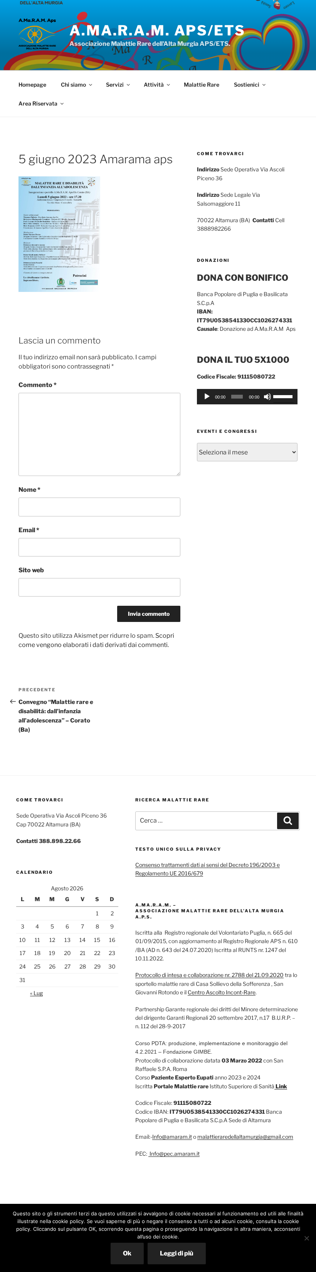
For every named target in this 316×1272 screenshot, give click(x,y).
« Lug (36, 993)
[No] (306, 1238)
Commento (37, 385)
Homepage (32, 84)
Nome (29, 489)
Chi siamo (73, 84)
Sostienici (246, 84)
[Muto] (267, 397)
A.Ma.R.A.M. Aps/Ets (157, 30)
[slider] (283, 396)
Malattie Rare (201, 84)
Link (280, 1086)
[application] (247, 396)
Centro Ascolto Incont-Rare (221, 992)
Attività (154, 84)
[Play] (207, 397)
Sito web (31, 570)
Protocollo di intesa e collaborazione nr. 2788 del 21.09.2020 (209, 975)
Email (28, 530)
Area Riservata (37, 103)
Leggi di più (176, 1253)
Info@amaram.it (172, 1136)
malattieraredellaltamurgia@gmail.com (245, 1136)
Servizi (115, 84)
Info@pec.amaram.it (174, 1153)
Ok (127, 1253)
